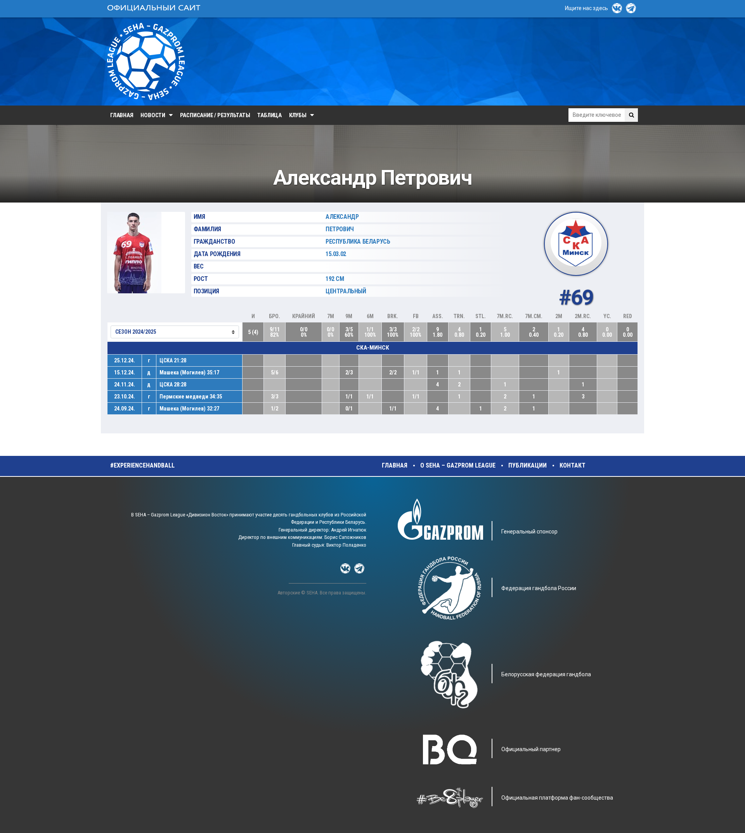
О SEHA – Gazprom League (458, 465)
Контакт (573, 465)
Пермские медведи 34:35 (190, 396)
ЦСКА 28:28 (172, 384)
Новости (152, 115)
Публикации (527, 465)
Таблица (269, 115)
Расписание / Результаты (215, 115)
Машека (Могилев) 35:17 (189, 372)
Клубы (298, 115)
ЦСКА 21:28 (172, 360)
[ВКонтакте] (617, 8)
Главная (121, 115)
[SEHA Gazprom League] (146, 61)
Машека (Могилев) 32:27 (189, 408)
